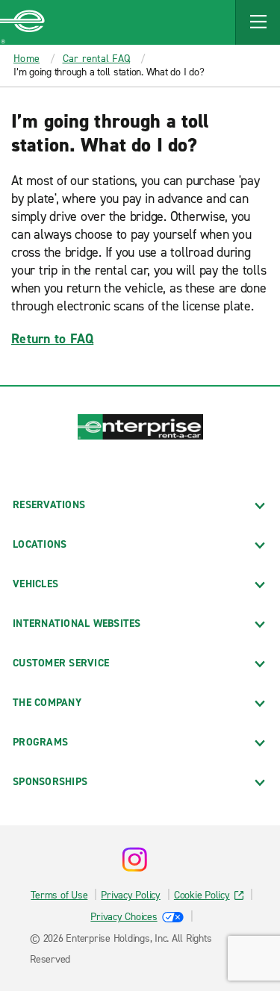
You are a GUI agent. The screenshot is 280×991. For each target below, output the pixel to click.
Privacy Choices (123, 917)
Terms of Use (59, 895)
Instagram (134, 859)
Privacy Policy (131, 895)
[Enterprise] (22, 22)
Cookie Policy (202, 895)
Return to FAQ (52, 339)
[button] (257, 22)
